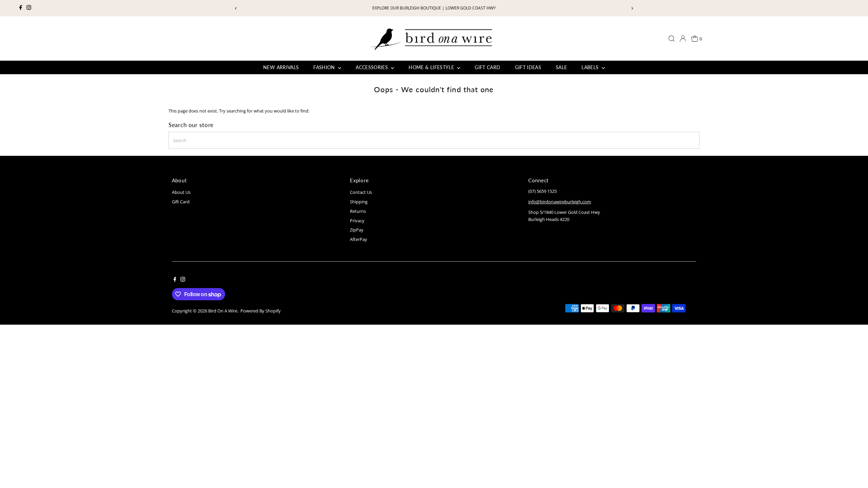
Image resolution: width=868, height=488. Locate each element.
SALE (561, 67)
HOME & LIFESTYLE (432, 67)
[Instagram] (29, 8)
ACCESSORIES (372, 67)
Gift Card (181, 202)
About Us (181, 192)
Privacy (357, 221)
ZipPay (356, 230)
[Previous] (236, 8)
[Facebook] (21, 8)
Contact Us (361, 192)
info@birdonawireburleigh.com (559, 202)
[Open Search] (672, 39)
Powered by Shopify (260, 311)
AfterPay (358, 239)
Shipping (359, 202)
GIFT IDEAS (528, 67)
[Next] (631, 8)
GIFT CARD (487, 67)
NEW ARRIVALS (281, 67)
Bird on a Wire (222, 311)
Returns (358, 211)
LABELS (590, 67)
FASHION (324, 67)
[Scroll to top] (854, 469)
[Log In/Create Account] (683, 39)
